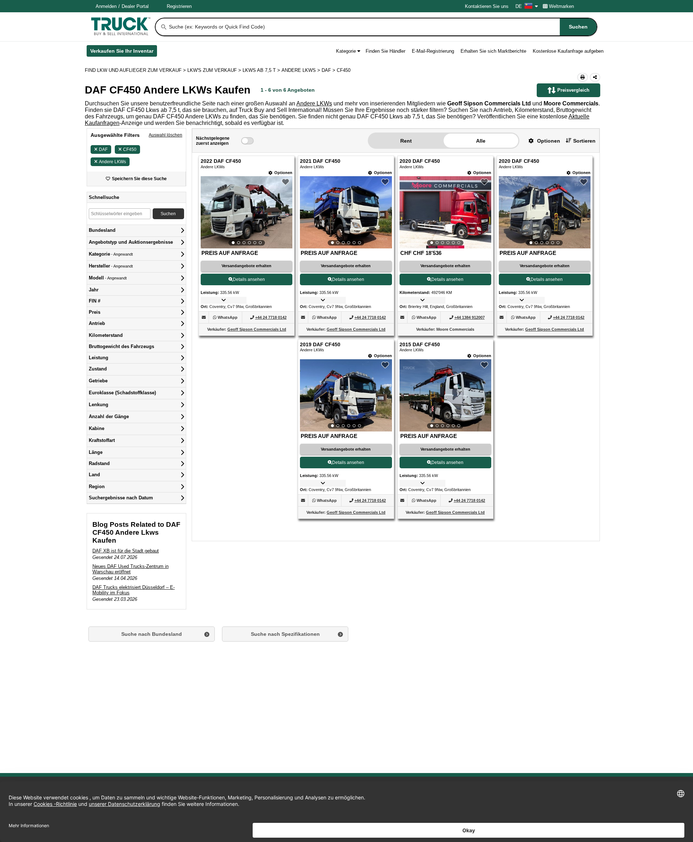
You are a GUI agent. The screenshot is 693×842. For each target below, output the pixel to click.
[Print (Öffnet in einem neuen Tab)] (582, 77)
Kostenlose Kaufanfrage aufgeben (568, 51)
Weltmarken (561, 6)
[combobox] (382, 26)
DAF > (329, 70)
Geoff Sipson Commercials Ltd (256, 329)
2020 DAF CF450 (420, 161)
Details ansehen (249, 279)
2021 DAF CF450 (320, 161)
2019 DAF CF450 (320, 344)
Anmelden (106, 6)
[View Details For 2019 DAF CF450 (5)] (346, 395)
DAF (103, 149)
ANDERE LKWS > (302, 70)
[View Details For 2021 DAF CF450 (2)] (346, 212)
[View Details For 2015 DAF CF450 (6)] (445, 395)
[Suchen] (163, 27)
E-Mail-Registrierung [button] (433, 51)
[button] (541, 141)
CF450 (129, 149)
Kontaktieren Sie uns (487, 6)
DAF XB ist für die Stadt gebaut (125, 551)
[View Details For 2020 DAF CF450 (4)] (544, 212)
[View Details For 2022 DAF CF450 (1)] (246, 212)
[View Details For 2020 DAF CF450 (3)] (445, 212)
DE (518, 6)
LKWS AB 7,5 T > (262, 70)
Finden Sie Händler (385, 51)
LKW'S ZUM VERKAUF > (215, 70)
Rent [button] (406, 141)
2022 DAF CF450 (221, 161)
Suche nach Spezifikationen (285, 634)
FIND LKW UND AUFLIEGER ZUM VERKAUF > (136, 70)
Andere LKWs (314, 103)
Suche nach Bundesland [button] (151, 634)
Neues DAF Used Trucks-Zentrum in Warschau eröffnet (130, 569)
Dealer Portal (135, 6)
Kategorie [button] (346, 51)
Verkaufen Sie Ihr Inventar (123, 52)
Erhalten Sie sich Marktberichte (493, 51)
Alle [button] (480, 141)
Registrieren (179, 6)
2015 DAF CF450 (420, 344)
